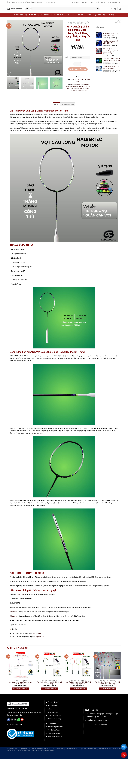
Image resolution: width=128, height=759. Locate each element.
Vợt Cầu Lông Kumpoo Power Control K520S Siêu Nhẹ (20, 683)
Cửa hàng (79, 22)
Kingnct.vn (102, 729)
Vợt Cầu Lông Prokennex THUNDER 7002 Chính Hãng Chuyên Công (78, 683)
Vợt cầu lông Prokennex (55, 727)
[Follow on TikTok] (11, 719)
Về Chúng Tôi (76, 2)
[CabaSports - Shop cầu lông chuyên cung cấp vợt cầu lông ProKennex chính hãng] (14, 8)
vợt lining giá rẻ (82, 90)
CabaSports (21, 594)
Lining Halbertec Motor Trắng (77, 86)
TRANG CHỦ (18, 15)
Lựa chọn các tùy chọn (20, 688)
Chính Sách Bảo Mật (114, 2)
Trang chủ (70, 22)
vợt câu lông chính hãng (76, 88)
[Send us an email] (15, 719)
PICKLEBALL (44, 15)
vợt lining (75, 90)
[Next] (59, 48)
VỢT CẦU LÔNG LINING (80, 23)
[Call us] (18, 719)
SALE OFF (71, 15)
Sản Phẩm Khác (57, 15)
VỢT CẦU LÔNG (30, 15)
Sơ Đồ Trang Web (101, 2)
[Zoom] (9, 74)
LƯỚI (66, 57)
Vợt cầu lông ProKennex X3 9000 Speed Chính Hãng (49, 683)
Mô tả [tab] (56, 104)
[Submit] (98, 8)
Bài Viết (84, 2)
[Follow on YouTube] (22, 719)
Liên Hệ (91, 2)
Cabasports (13, 616)
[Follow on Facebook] (8, 719)
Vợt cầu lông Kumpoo (55, 736)
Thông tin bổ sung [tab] (67, 104)
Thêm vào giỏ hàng (78, 69)
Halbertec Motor (75, 84)
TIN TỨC (80, 15)
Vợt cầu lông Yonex (54, 730)
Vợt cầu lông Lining (54, 733)
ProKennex (13, 612)
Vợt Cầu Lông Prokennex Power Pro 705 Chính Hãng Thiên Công (107, 683)
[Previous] (10, 48)
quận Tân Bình (36, 633)
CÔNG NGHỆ (91, 15)
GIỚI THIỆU (102, 15)
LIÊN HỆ (111, 15)
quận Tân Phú (40, 637)
